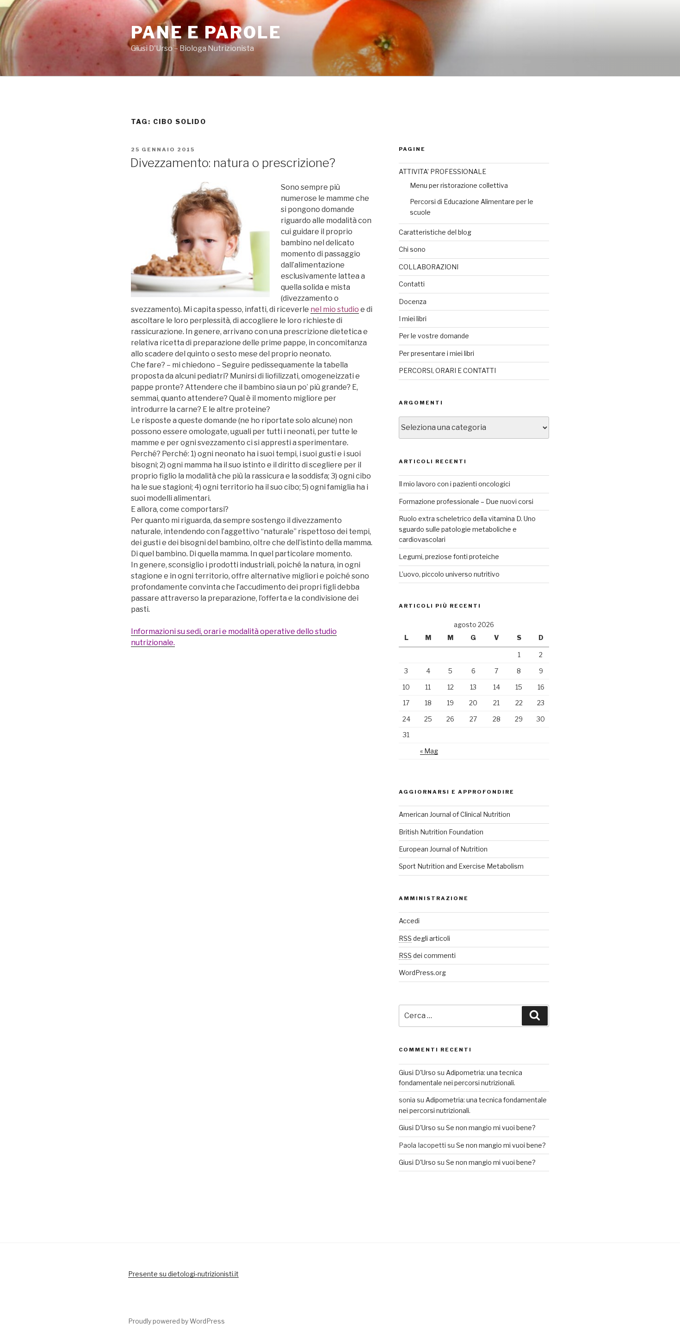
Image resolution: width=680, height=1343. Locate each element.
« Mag (429, 751)
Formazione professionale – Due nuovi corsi (466, 501)
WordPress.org (422, 972)
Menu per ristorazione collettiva (459, 185)
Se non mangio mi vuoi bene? (491, 1128)
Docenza (413, 301)
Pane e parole (206, 32)
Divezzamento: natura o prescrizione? (232, 162)
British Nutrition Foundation (441, 832)
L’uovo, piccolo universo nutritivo (449, 574)
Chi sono (412, 249)
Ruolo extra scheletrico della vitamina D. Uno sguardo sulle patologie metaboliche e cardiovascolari (467, 529)
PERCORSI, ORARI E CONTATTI (447, 370)
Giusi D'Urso (417, 1072)
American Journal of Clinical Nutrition (454, 814)
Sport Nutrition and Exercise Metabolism (461, 866)
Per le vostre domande (434, 336)
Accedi (409, 921)
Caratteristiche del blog (435, 232)
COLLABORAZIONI (428, 267)
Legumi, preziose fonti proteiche (449, 556)
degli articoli (424, 938)
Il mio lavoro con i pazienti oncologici (454, 484)
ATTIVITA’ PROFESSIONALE (442, 171)
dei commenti (427, 955)
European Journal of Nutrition (443, 849)
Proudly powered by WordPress (176, 1321)
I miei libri (413, 319)
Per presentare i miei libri (436, 353)
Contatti (412, 284)
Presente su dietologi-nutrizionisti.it (183, 1274)
